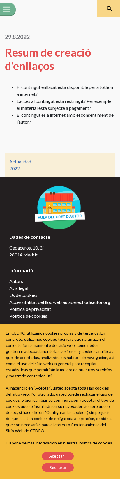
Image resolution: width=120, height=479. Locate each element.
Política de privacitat (30, 309)
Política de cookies (28, 316)
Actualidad (20, 161)
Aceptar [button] (56, 456)
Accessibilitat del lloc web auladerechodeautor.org (59, 302)
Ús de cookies (23, 295)
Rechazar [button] (57, 467)
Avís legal (18, 288)
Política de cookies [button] (95, 442)
